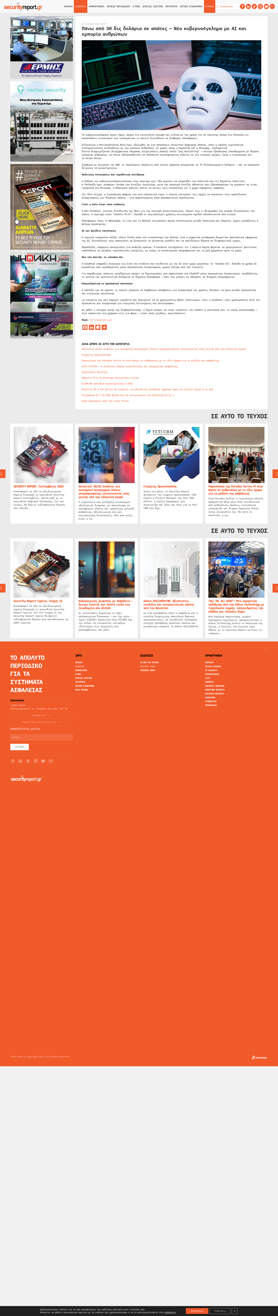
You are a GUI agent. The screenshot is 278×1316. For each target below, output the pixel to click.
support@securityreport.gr (39, 722)
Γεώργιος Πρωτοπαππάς (96, 355)
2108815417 (39, 715)
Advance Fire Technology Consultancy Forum (110, 378)
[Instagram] (260, 6)
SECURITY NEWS (147, 666)
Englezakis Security (95, 372)
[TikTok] (254, 6)
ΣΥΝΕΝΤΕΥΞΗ (211, 701)
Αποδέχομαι (197, 1311)
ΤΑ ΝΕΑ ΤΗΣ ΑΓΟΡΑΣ (149, 662)
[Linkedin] (248, 6)
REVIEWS (209, 662)
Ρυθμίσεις (220, 1311)
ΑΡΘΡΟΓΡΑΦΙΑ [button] (96, 6)
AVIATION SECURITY (214, 693)
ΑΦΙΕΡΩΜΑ (210, 697)
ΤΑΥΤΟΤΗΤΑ (171, 6)
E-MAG (136, 6)
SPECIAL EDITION (153, 6)
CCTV (207, 678)
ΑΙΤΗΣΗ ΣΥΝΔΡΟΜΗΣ (191, 6)
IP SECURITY (211, 670)
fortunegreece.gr (101, 320)
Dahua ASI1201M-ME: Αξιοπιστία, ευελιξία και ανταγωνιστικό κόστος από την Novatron (169, 604)
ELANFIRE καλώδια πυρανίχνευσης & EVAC (107, 383)
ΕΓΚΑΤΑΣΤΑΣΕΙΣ (212, 674)
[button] (265, 649)
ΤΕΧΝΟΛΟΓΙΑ (211, 705)
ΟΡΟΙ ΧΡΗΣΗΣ (81, 689)
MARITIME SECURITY (215, 689)
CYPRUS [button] (209, 6)
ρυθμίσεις (170, 1312)
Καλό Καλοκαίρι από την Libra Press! (105, 401)
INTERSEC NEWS (147, 670)
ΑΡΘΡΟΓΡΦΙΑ (81, 670)
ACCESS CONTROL (213, 666)
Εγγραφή (19, 747)
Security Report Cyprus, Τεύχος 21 (38, 601)
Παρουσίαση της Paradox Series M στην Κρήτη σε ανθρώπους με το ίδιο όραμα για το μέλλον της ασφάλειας (150, 360)
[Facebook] (242, 6)
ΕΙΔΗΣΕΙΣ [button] (80, 6)
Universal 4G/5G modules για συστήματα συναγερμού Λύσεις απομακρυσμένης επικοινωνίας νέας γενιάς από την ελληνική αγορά (164, 349)
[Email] (50, 761)
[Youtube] (266, 6)
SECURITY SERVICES (214, 686)
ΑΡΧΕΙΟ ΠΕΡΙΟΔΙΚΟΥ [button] (118, 6)
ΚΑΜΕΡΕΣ (209, 682)
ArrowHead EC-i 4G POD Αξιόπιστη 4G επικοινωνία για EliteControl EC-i (128, 395)
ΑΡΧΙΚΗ (68, 6)
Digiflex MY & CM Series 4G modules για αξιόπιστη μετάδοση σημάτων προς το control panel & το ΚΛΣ (147, 389)
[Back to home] (23, 6)
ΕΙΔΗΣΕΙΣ (79, 666)
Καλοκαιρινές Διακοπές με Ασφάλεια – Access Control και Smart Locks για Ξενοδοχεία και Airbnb (106, 604)
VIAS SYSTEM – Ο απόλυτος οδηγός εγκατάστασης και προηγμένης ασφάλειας (130, 366)
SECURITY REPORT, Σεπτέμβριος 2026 (39, 486)
